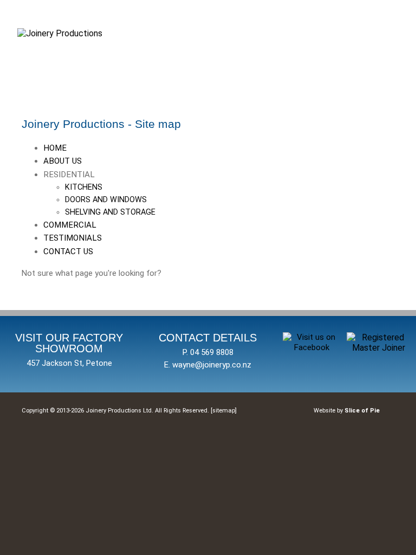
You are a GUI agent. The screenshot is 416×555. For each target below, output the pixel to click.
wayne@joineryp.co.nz (211, 365)
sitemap (223, 410)
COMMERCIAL (69, 225)
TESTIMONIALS (72, 238)
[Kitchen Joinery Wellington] (59, 33)
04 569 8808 (211, 352)
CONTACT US (68, 251)
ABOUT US (62, 161)
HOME (55, 148)
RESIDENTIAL (99, 193)
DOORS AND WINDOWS (106, 199)
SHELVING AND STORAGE (110, 212)
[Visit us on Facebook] (312, 347)
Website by (347, 410)
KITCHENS (83, 187)
